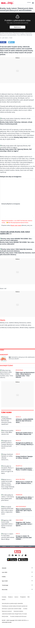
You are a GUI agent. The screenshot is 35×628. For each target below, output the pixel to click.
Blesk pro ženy (20, 479)
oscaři (2, 325)
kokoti (29, 323)
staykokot (32, 327)
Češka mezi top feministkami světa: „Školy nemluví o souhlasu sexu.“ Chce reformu (25, 375)
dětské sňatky (24, 327)
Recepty (29, 546)
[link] (9, 555)
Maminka (4, 546)
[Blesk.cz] (17, 551)
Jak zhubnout (12, 546)
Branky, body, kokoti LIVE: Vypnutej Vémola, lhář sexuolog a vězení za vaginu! (16, 150)
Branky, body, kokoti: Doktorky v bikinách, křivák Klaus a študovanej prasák (16, 123)
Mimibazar (19, 494)
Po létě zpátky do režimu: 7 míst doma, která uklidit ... (24, 498)
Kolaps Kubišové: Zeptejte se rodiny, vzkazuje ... (24, 457)
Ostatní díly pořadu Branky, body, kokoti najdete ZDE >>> (15, 233)
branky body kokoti (13, 327)
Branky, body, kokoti (16, 225)
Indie (5, 325)
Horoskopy (4, 355)
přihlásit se (29, 2)
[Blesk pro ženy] (7, 4)
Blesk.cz (18, 417)
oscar (6, 323)
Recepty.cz (19, 466)
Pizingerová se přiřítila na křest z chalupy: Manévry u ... (24, 444)
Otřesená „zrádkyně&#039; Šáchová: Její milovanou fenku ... (24, 420)
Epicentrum (19, 370)
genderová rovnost (14, 325)
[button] (12, 560)
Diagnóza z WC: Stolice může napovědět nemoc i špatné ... (24, 524)
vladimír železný (14, 323)
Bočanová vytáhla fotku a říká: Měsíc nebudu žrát (24, 433)
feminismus (22, 323)
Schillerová (23, 325)
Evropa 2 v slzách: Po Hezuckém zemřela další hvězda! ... (24, 537)
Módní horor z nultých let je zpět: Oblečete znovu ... (24, 482)
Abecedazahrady (21, 506)
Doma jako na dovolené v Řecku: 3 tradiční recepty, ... (25, 469)
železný (2, 323)
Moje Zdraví (19, 520)
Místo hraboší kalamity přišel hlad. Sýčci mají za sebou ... (24, 510)
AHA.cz (18, 454)
